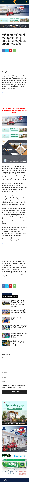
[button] (26, 2)
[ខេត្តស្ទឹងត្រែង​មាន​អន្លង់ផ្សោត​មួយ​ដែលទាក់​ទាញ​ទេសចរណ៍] (6, 327)
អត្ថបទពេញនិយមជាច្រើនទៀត (10, 296)
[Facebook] (3, 50)
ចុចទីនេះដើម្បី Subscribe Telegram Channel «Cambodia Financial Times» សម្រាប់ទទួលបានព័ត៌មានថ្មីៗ (14, 110)
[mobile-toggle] (2, 2)
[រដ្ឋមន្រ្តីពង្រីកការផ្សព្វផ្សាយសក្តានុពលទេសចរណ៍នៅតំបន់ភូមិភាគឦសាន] (6, 343)
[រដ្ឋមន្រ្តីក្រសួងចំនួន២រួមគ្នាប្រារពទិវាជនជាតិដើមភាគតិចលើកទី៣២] (6, 335)
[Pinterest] (10, 50)
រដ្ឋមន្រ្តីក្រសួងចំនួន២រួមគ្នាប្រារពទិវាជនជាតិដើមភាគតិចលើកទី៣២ (18, 335)
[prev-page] (3, 349)
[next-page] (5, 349)
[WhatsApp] (14, 50)
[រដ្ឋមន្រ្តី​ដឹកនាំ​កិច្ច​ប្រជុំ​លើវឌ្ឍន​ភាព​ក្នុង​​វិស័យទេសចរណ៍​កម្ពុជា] (6, 320)
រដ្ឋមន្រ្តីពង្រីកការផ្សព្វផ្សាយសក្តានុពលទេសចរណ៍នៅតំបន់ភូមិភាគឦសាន (18, 343)
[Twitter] (7, 50)
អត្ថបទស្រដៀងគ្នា (7, 294)
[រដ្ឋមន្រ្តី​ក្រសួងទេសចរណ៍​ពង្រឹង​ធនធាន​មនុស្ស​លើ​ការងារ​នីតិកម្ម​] (6, 312)
